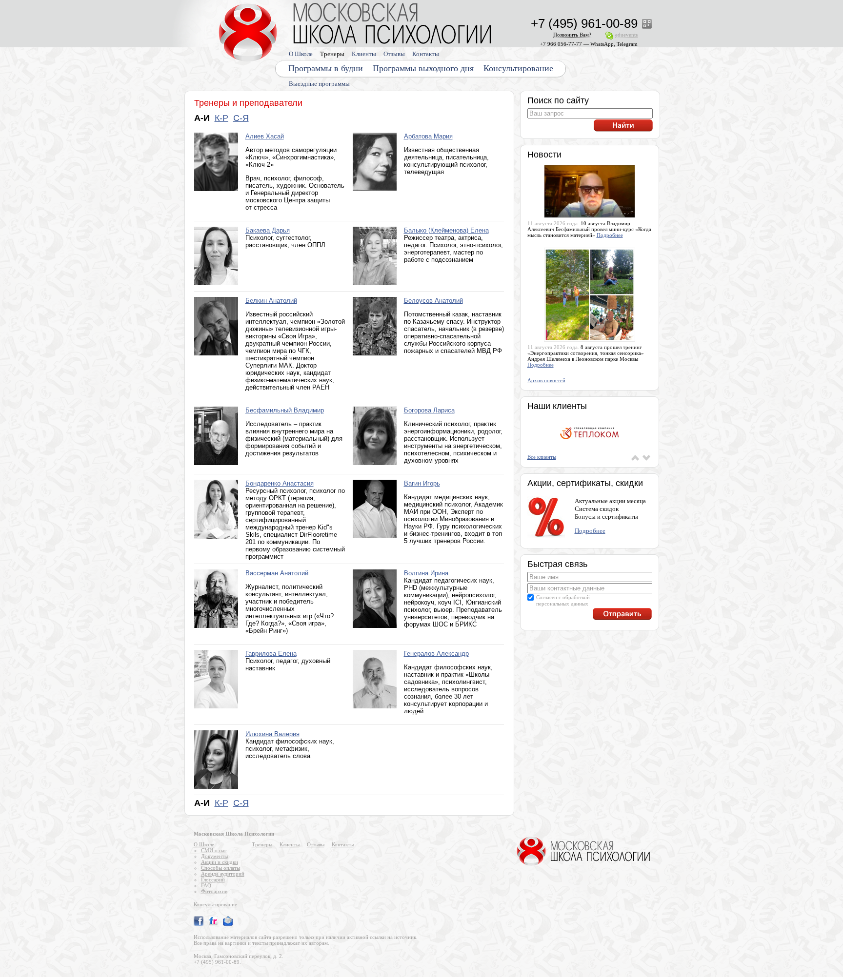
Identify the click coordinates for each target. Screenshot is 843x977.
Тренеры (332, 54)
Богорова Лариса (429, 410)
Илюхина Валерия (272, 734)
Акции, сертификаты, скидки (585, 483)
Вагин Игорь (422, 483)
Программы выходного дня (423, 68)
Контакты (425, 54)
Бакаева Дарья (267, 230)
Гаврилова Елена (271, 653)
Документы (214, 856)
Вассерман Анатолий (276, 573)
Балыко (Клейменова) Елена (446, 230)
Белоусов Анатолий (433, 300)
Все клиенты (541, 457)
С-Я (241, 118)
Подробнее (610, 235)
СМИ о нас (214, 850)
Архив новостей (546, 380)
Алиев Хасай (264, 136)
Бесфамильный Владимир (284, 410)
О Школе (301, 54)
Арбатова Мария (428, 136)
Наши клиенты (557, 406)
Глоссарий (213, 879)
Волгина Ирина (426, 573)
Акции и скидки (219, 862)
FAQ (206, 885)
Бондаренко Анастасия (279, 483)
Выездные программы (319, 83)
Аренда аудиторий (222, 874)
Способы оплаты (220, 868)
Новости (544, 154)
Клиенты (364, 54)
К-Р (221, 118)
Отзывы (394, 54)
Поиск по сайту (558, 100)
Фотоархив (214, 891)
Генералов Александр (436, 653)
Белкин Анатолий (271, 300)
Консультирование (518, 68)
